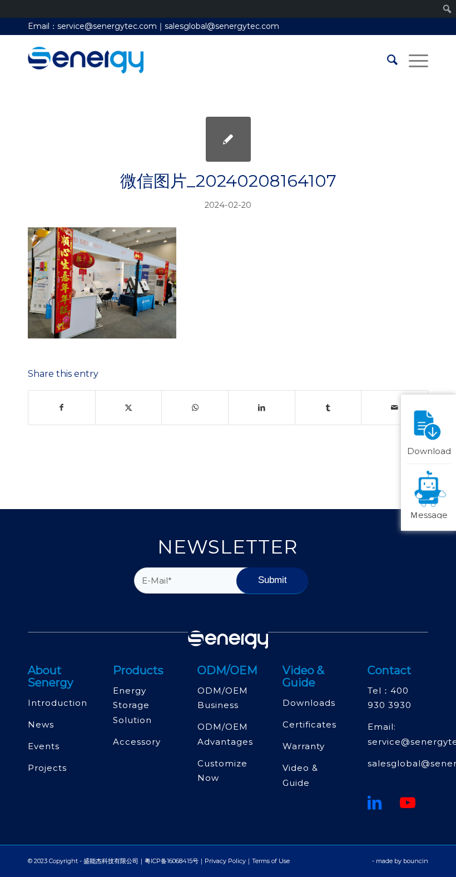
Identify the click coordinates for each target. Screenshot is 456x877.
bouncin (415, 861)
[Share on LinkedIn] (262, 408)
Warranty (303, 746)
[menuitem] (387, 60)
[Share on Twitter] (129, 408)
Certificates (309, 724)
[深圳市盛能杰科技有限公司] (85, 60)
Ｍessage (429, 514)
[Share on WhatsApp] (195, 408)
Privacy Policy (225, 861)
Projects (47, 768)
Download (429, 450)
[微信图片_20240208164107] (228, 139)
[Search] (387, 60)
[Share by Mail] (394, 408)
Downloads (308, 702)
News (41, 724)
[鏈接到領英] (375, 802)
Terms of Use (271, 861)
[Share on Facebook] (61, 408)
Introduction (57, 702)
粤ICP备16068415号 (172, 861)
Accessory (137, 741)
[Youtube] (408, 802)
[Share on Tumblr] (328, 408)
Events (44, 746)
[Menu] (413, 60)
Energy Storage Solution (132, 705)
